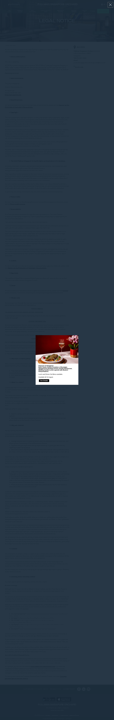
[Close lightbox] (110, 4)
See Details (44, 380)
